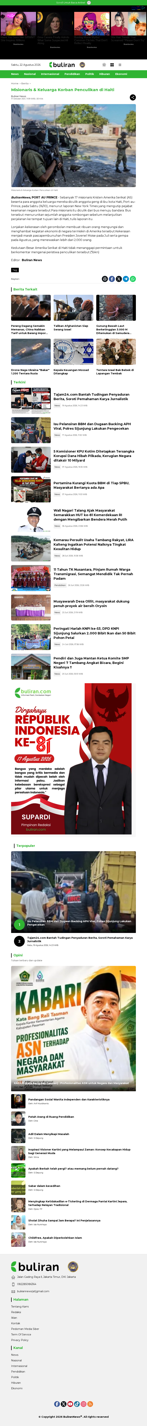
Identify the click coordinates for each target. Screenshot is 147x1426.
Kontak (15, 1323)
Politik (15, 1377)
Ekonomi (16, 1388)
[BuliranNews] (67, 64)
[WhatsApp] (133, 279)
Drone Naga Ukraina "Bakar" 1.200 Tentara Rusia (30, 371)
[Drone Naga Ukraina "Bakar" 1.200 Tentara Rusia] (31, 353)
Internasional (19, 1366)
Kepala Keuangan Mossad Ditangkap (71, 371)
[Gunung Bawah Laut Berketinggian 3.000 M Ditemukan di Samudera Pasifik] (116, 309)
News (57, 405)
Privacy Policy (20, 1340)
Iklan (14, 1317)
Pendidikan (60, 585)
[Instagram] (83, 1404)
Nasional (16, 1360)
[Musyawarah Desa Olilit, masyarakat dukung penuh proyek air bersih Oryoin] (31, 608)
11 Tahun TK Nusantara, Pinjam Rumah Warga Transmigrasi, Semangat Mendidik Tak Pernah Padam (93, 574)
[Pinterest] (70, 1404)
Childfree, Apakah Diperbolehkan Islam (55, 1237)
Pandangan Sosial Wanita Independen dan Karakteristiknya (69, 1099)
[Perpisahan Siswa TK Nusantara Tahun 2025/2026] (31, 578)
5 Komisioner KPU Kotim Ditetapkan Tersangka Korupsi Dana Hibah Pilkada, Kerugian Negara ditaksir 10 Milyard (94, 455)
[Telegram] (126, 279)
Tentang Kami (20, 1306)
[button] (104, 65)
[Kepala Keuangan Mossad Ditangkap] (73, 353)
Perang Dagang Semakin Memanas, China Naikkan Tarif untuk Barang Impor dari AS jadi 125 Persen (28, 329)
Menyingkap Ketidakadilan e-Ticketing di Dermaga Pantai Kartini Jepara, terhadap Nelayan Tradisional (77, 1203)
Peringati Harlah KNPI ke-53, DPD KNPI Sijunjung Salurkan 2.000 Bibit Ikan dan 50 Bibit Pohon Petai (95, 633)
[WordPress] (77, 1404)
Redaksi (16, 1312)
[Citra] (18, 1118)
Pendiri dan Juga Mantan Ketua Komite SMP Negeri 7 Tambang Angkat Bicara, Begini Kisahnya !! (91, 662)
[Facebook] (112, 279)
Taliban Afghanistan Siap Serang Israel (71, 327)
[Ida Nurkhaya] (18, 1222)
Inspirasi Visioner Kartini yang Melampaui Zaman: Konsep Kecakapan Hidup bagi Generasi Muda (79, 1151)
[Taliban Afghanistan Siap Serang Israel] (73, 309)
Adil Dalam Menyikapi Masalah (48, 1134)
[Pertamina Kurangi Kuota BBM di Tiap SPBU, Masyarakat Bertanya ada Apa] (31, 489)
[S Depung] (18, 1136)
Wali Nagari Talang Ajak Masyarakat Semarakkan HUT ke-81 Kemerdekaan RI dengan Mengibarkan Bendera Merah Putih (90, 515)
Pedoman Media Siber (25, 1329)
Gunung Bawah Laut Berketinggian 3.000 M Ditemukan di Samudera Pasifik (112, 329)
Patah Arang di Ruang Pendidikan (51, 1116)
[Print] (105, 279)
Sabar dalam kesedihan (44, 1186)
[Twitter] (119, 279)
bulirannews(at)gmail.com (33, 1291)
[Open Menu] (112, 65)
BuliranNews (71, 1416)
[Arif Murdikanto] (18, 1101)
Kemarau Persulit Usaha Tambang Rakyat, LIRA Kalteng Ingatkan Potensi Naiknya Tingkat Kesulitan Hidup (94, 544)
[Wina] (18, 1153)
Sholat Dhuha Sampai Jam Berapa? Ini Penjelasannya (64, 1220)
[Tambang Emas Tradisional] (31, 548)
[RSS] (90, 1404)
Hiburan (16, 1382)
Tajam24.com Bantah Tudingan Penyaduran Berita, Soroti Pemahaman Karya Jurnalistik (80, 939)
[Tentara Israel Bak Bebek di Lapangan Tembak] (116, 353)
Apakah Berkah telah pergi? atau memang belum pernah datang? (73, 1168)
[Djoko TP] (18, 1205)
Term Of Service (21, 1334)
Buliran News (18, 96)
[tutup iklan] (89, 3)
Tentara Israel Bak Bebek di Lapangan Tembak (115, 371)
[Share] (133, 97)
